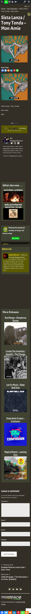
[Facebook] (2, 70)
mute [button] (3, 128)
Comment (5, 501)
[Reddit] (8, 70)
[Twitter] (5, 70)
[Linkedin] (11, 70)
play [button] (14, 128)
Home (3, 9)
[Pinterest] (14, 70)
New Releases (12, 9)
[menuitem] (2, 2)
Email (3, 530)
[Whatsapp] (17, 70)
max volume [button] (9, 128)
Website (3, 539)
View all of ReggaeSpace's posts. (12, 156)
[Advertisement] (14, 170)
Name (3, 520)
